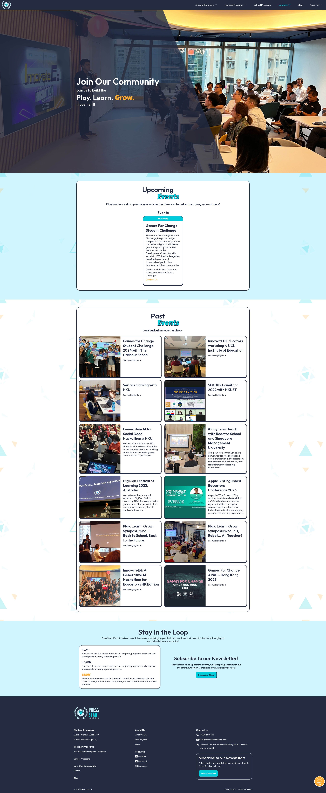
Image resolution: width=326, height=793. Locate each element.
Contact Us (151, 279)
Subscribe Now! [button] (206, 674)
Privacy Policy (230, 789)
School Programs (262, 5)
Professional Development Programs (90, 751)
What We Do (140, 734)
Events (77, 770)
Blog (300, 5)
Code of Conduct (245, 789)
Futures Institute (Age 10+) (85, 739)
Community (284, 5)
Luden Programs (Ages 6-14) (86, 734)
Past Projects (141, 739)
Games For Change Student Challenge (161, 227)
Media (137, 744)
